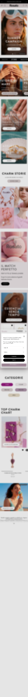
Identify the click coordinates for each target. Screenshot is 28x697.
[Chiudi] (24, 336)
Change (14, 356)
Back (13, 360)
